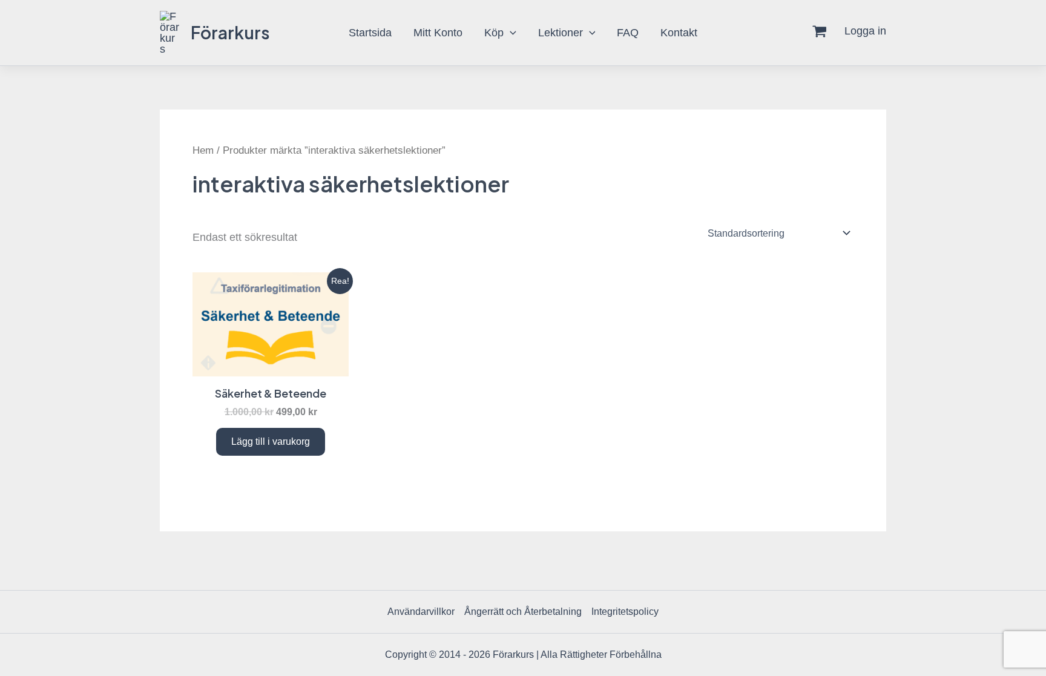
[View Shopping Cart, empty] (819, 32)
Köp (494, 33)
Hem (203, 150)
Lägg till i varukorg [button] (270, 441)
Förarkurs (230, 32)
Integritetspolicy (625, 611)
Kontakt (678, 33)
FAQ (628, 33)
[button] (510, 33)
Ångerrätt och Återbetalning (523, 611)
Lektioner (560, 33)
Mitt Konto (437, 33)
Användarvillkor (421, 611)
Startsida (370, 33)
